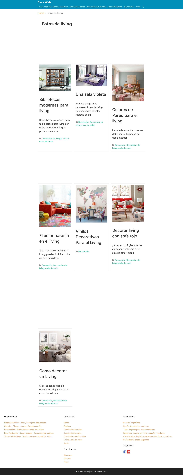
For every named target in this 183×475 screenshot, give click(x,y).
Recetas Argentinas (60, 7)
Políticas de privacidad (98, 472)
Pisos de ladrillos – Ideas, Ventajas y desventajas (25, 423)
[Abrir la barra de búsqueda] (143, 7)
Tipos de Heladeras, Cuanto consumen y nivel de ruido (27, 436)
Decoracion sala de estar (96, 7)
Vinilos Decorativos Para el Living (88, 237)
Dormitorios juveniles (73, 433)
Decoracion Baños (115, 7)
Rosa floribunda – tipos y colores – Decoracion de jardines (29, 433)
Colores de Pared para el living (125, 115)
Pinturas (67, 459)
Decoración (83, 122)
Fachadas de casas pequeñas (136, 440)
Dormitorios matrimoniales (75, 436)
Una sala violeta (91, 94)
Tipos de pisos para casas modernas (139, 430)
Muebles (49, 141)
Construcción (129, 7)
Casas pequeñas (45, 7)
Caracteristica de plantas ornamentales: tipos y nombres (147, 436)
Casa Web (44, 2)
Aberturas (68, 455)
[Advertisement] (90, 47)
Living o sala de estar (73, 440)
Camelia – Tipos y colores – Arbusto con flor (23, 426)
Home (41, 13)
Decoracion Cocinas (77, 7)
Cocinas (67, 426)
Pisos (66, 462)
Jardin (137, 7)
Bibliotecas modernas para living (53, 105)
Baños (66, 423)
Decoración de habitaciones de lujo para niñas (24, 430)
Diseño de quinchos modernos (136, 426)
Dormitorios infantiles (73, 430)
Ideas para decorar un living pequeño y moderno (144, 433)
